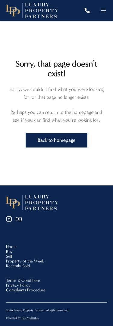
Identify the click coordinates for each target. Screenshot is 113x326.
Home (11, 246)
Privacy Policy (18, 285)
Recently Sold (18, 266)
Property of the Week (25, 261)
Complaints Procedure (26, 290)
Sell (9, 256)
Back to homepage (56, 140)
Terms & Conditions (23, 280)
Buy (9, 251)
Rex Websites (30, 318)
